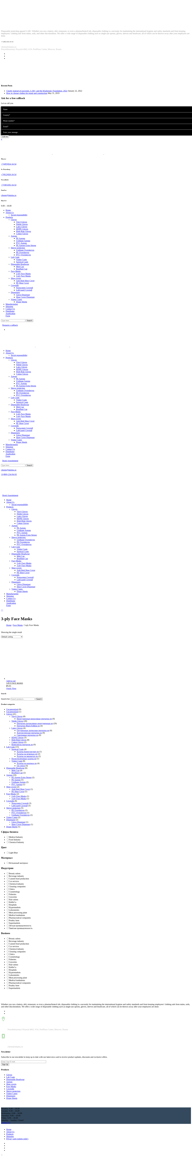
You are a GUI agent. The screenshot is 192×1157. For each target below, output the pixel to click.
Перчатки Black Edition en (28, 726)
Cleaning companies (17, 886)
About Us (10, 1132)
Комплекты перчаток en (22, 744)
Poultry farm (14, 920)
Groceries (13, 897)
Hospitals (13, 905)
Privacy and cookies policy (17, 1139)
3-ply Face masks (14, 683)
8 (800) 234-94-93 (9, 474)
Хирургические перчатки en (29, 733)
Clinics (12, 889)
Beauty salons (14, 873)
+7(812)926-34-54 (8, 174)
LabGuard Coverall (19, 806)
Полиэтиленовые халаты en (23, 759)
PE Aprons (16, 780)
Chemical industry (16, 884)
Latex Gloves (17, 728)
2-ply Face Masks (18, 796)
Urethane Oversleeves (20, 815)
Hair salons (13, 899)
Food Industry (15, 840)
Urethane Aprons (18, 782)
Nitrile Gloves (17, 721)
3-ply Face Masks (18, 798)
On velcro (21, 766)
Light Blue (13, 853)
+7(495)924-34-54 (8, 164)
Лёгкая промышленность (20, 926)
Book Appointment (10, 461)
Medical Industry (16, 837)
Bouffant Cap (17, 773)
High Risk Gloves (18, 740)
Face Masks (18, 625)
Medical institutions (17, 915)
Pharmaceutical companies (20, 918)
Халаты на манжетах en (27, 756)
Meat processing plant (18, 912)
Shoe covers (11, 787)
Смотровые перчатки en (27, 735)
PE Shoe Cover (17, 791)
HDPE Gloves (17, 737)
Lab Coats (10, 747)
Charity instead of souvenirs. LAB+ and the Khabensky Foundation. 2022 (36, 91)
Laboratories (14, 910)
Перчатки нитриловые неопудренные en (35, 723)
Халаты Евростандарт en (28, 752)
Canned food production (19, 879)
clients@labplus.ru (8, 195)
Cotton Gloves (17, 742)
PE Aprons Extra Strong (21, 777)
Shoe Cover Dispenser (20, 824)
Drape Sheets (11, 827)
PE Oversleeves (18, 810)
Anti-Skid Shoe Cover (20, 789)
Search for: (5, 699)
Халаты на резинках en (27, 754)
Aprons (9, 775)
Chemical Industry (16, 842)
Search (39, 699)
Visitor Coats (16, 761)
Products (9, 1134)
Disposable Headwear (15, 768)
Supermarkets (14, 923)
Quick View (11, 688)
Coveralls (10, 801)
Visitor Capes (11, 817)
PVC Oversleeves (18, 813)
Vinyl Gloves (16, 716)
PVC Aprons (16, 784)
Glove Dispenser (18, 822)
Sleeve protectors (13, 808)
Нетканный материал (18, 863)
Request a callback (10, 325)
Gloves (9, 714)
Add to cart (11, 681)
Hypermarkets (15, 907)
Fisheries (12, 894)
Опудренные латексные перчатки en (33, 730)
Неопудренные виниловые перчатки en (34, 719)
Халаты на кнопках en (27, 763)
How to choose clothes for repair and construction (26, 93)
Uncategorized (12, 709)
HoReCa (12, 902)
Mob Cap (15, 770)
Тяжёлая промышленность (20, 928)
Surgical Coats (17, 749)
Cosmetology (14, 892)
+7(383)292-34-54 (8, 185)
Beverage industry (16, 876)
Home (8, 625)
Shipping (10, 1136)
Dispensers (10, 820)
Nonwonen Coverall (19, 803)
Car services (14, 881)
